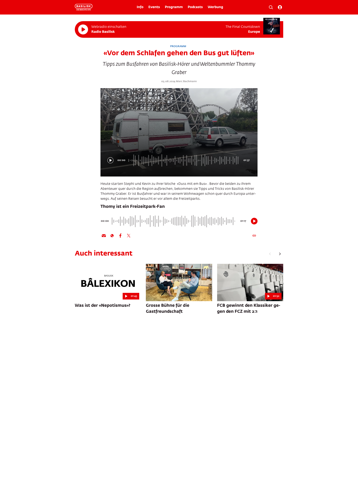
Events (154, 7)
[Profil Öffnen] (280, 7)
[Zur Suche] (270, 7)
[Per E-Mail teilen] (103, 235)
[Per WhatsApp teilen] (112, 235)
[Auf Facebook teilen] (120, 235)
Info (140, 7)
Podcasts (195, 7)
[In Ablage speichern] (254, 235)
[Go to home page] (83, 7)
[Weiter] (280, 254)
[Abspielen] (83, 29)
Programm (174, 7)
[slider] (184, 160)
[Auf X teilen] (128, 235)
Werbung (215, 7)
